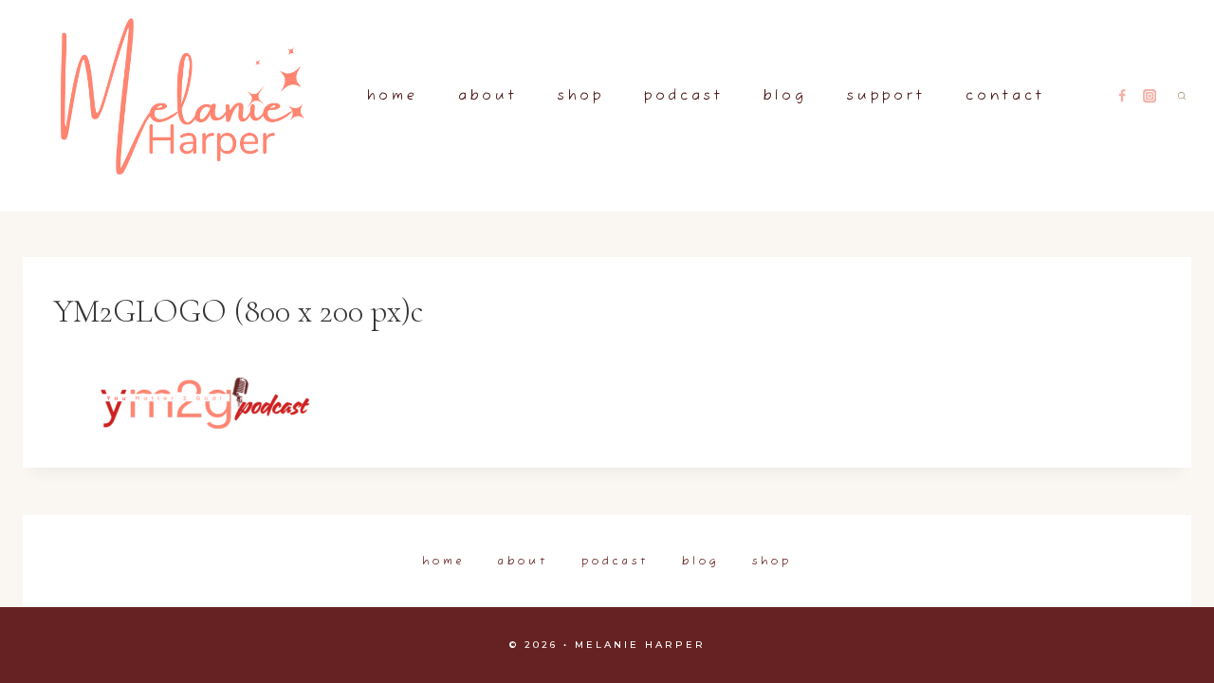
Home (392, 95)
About (488, 95)
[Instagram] (1150, 96)
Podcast (684, 95)
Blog (785, 95)
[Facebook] (1122, 96)
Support (886, 95)
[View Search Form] (1181, 95)
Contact (1005, 95)
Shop (581, 95)
